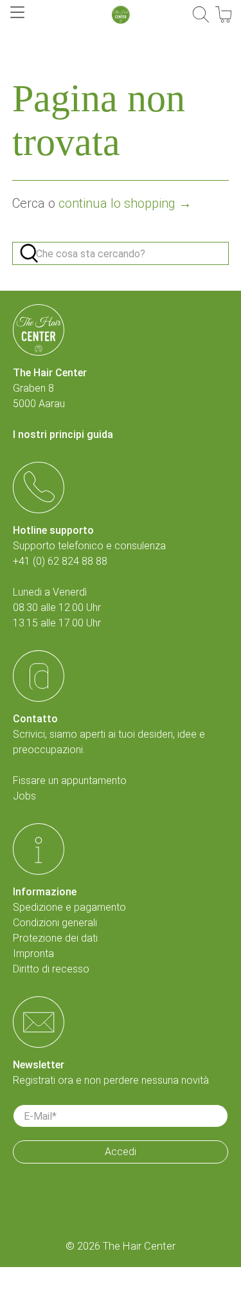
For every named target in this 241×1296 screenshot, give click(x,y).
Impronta (33, 953)
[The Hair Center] (120, 14)
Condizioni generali (55, 923)
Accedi (120, 1151)
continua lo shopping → (125, 203)
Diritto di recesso (51, 969)
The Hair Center (139, 1246)
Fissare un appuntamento (70, 780)
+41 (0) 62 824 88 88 (60, 561)
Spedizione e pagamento (69, 907)
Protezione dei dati (55, 938)
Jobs (24, 796)
